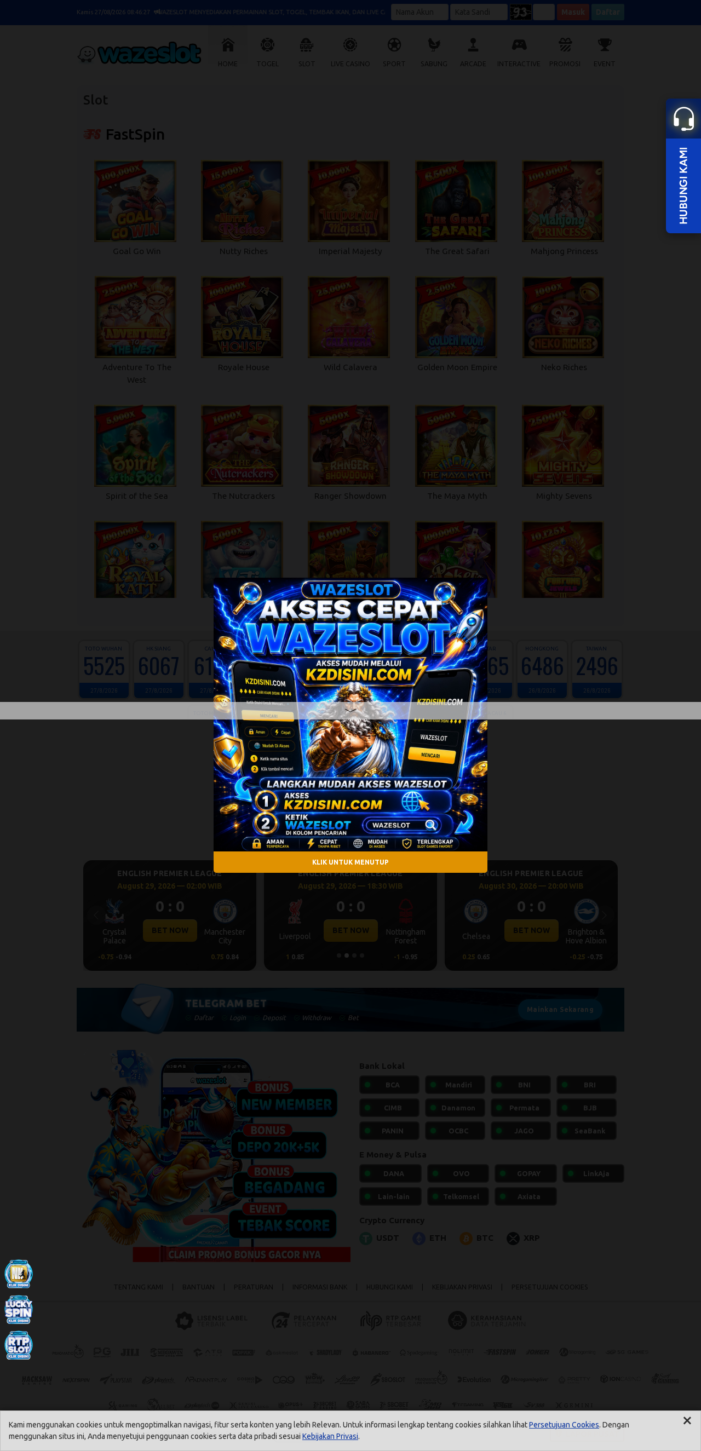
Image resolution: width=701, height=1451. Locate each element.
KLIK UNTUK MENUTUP (350, 862)
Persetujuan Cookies (564, 1424)
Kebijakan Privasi (330, 1436)
